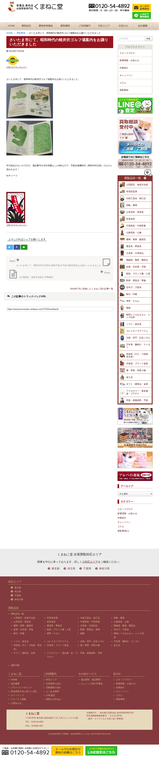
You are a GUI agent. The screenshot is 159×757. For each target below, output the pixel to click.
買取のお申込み (53, 699)
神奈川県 (104, 568)
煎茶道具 (130, 219)
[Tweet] (10, 247)
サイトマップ (17, 695)
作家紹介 (124, 68)
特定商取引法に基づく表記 (24, 691)
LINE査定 (50, 695)
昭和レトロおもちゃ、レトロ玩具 (138, 316)
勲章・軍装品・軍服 (136, 280)
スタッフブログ (127, 53)
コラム (123, 83)
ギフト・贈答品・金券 (137, 384)
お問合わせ (16, 703)
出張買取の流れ (53, 683)
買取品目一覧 (132, 178)
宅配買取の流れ (53, 687)
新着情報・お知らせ (129, 60)
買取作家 (15, 665)
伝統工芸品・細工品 (136, 198)
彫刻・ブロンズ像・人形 (138, 273)
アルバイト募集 (18, 699)
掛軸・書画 (131, 205)
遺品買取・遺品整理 (90, 679)
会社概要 (15, 683)
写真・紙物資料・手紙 (137, 400)
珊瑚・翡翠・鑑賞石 (136, 239)
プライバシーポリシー (22, 687)
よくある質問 (52, 691)
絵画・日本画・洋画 (136, 267)
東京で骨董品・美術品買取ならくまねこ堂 (75, 734)
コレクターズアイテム (137, 331)
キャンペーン (126, 75)
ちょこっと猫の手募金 (92, 683)
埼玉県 (71, 568)
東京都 (55, 568)
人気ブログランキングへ (16, 67)
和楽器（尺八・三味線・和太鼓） (138, 355)
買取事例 (21, 33)
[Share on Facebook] (17, 247)
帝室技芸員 (131, 191)
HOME (9, 33)
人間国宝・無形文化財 (137, 184)
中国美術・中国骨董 (136, 225)
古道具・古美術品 (135, 253)
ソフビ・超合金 (133, 324)
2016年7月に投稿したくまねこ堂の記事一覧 (91, 288)
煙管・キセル (132, 301)
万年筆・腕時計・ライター (138, 345)
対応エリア (91, 561)
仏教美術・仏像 (133, 232)
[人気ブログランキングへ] (12, 60)
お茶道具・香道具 (135, 212)
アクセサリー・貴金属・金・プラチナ (138, 392)
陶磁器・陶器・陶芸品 (137, 260)
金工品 (129, 377)
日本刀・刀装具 (133, 287)
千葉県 (87, 568)
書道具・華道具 (133, 246)
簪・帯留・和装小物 (136, 370)
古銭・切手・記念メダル (138, 337)
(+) (127, 531)
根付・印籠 (131, 294)
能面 (128, 308)
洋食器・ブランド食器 (137, 363)
